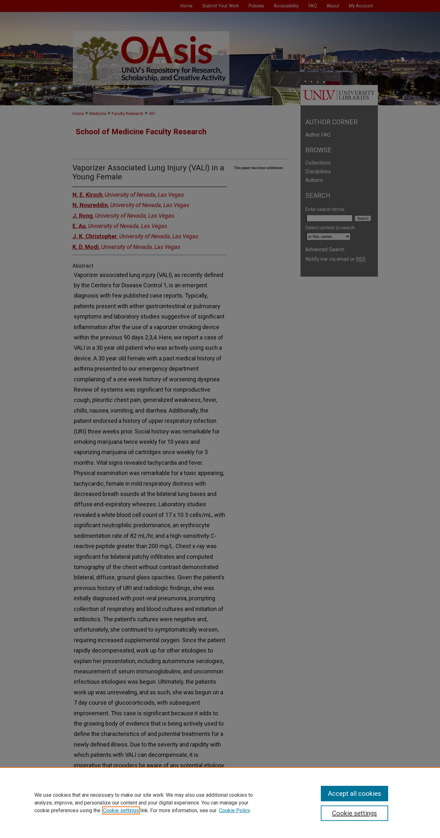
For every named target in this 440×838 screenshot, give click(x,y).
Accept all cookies (354, 793)
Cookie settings (121, 810)
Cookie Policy (234, 810)
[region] (220, 802)
